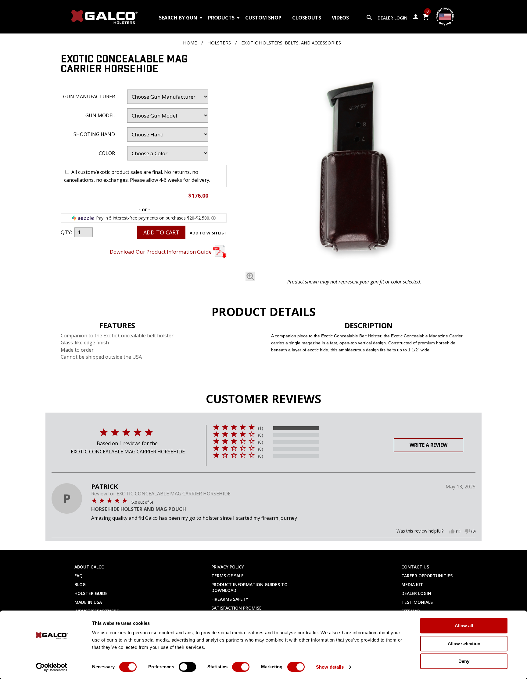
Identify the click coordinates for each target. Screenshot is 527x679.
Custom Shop (263, 17)
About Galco (89, 567)
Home (190, 43)
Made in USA (88, 602)
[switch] (187, 667)
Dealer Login (392, 18)
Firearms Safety (229, 599)
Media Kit (412, 584)
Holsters (219, 43)
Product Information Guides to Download (249, 587)
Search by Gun (178, 17)
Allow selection (464, 643)
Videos (340, 17)
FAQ (78, 576)
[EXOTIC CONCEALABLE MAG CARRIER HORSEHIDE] (354, 165)
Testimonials (417, 602)
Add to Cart (161, 232)
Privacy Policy (227, 567)
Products (221, 17)
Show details (330, 667)
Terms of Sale (227, 576)
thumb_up (452, 531)
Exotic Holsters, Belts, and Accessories (291, 43)
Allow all (464, 625)
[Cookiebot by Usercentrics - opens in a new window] (51, 667)
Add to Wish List (208, 233)
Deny (463, 661)
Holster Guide (91, 593)
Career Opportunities (427, 576)
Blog (80, 584)
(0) (260, 435)
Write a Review (428, 445)
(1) (260, 428)
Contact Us (415, 567)
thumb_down (467, 531)
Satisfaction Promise (236, 608)
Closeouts (306, 17)
